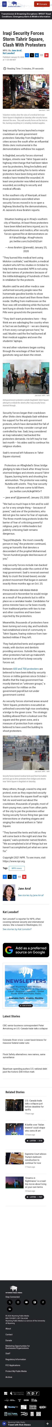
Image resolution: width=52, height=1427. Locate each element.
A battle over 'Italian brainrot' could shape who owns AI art (35, 1127)
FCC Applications (13, 1365)
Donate (43, 4)
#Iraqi (38, 469)
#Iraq (32, 219)
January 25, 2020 (40, 497)
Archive (9, 1377)
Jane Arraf (16, 50)
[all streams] (48, 1423)
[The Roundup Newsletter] (26, 986)
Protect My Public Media (16, 1371)
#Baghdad (25, 465)
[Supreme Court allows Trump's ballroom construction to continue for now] (15, 1158)
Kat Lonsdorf (9, 53)
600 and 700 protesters (26, 668)
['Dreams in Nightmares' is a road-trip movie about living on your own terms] (15, 1182)
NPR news (17, 868)
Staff (8, 1354)
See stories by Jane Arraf (31, 895)
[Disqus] (26, 1243)
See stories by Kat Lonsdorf (17, 929)
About (8, 1329)
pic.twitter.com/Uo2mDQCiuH (26, 241)
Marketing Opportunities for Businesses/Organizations (18, 1347)
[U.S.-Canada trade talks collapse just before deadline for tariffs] (15, 1105)
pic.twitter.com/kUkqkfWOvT (26, 491)
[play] (4, 1423)
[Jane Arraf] (9, 892)
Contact (9, 1335)
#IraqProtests (35, 237)
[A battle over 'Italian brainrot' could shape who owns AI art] (15, 1129)
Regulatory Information (16, 1359)
